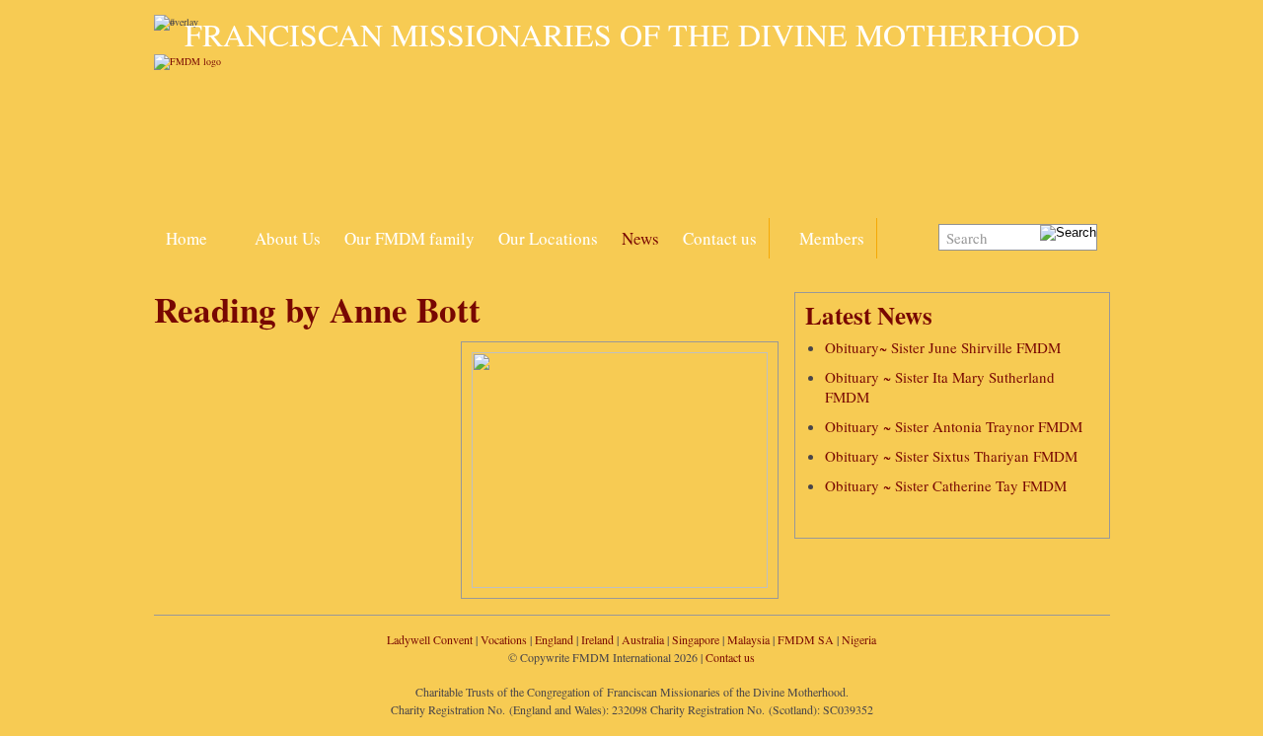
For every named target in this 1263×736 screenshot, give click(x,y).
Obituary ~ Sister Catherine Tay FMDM (946, 485)
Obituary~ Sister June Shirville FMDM (943, 347)
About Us (288, 238)
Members (831, 238)
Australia (643, 639)
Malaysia (748, 639)
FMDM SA (806, 639)
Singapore (695, 639)
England (554, 639)
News (640, 238)
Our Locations (548, 238)
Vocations (504, 639)
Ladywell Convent (430, 639)
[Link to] (231, 227)
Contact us (720, 238)
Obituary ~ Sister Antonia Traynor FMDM (953, 426)
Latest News (868, 315)
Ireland (597, 639)
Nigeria (859, 639)
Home (186, 238)
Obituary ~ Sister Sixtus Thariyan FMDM (951, 456)
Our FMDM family (409, 238)
